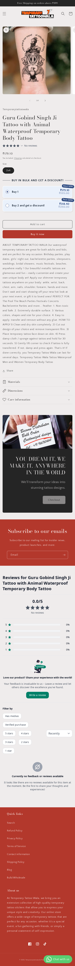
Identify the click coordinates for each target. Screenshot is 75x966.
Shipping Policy (15, 862)
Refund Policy (14, 830)
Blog (9, 870)
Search (11, 823)
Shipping (18, 158)
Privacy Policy (14, 838)
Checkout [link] (54, 499)
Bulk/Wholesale (16, 877)
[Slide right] (45, 100)
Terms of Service (16, 846)
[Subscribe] (64, 555)
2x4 (8, 170)
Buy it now (37, 234)
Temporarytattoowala (33, 960)
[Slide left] (30, 100)
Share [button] (10, 370)
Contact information (18, 854)
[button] (4, 14)
